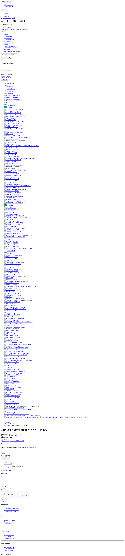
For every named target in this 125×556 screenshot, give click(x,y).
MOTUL (16, 241)
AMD (13, 332)
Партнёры (7, 536)
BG (11, 102)
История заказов (9, 548)
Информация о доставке (11, 508)
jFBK (13, 305)
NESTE (15, 243)
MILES (14, 378)
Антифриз (7, 41)
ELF (12, 207)
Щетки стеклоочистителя (12, 51)
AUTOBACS (20, 201)
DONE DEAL (21, 109)
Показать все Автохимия (12, 139)
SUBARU (17, 394)
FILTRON (17, 346)
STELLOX (18, 323)
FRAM (14, 349)
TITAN (14, 153)
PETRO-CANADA (25, 248)
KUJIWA (16, 362)
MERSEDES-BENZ (26, 235)
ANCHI (15, 303)
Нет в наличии (5, 459)
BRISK (14, 284)
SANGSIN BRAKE (25, 322)
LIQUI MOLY (21, 121)
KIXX (13, 226)
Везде (6, 34)
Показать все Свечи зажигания (14, 298)
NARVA (10, 91)
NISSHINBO (19, 318)
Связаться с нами (9, 520)
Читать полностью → (31, 447)
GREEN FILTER (23, 353)
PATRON (16, 95)
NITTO (14, 380)
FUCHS (15, 214)
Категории (4, 79)
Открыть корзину (6, 76)
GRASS (15, 111)
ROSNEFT (18, 255)
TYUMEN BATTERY (28, 158)
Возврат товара (9, 522)
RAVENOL (11, 251)
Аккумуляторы (9, 39)
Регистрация (8, 6)
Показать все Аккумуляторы (13, 165)
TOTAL (15, 271)
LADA (14, 310)
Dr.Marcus (17, 192)
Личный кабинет (9, 547)
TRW (13, 325)
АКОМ (14, 163)
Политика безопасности (11, 510)
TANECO (17, 264)
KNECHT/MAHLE (25, 360)
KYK (13, 118)
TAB (12, 151)
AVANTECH (19, 408)
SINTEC (16, 180)
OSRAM (10, 94)
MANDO (16, 315)
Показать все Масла (10, 279)
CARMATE (11, 105)
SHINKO (16, 390)
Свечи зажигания (9, 46)
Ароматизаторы (9, 43)
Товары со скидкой (10, 538)
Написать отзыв (6, 470)
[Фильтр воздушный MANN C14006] (12, 441)
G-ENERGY (19, 216)
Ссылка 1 (7, 13)
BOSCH (15, 142)
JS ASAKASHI (22, 356)
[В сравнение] (3, 452)
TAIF (13, 260)
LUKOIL (16, 123)
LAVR (13, 120)
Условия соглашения (10, 511)
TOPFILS (16, 396)
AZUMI (15, 335)
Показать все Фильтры (11, 404)
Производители (9, 535)
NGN (13, 177)
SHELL (15, 257)
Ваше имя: (4, 473)
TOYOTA (17, 272)
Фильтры (7, 49)
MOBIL (15, 127)
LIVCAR (16, 365)
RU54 (13, 385)
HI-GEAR (17, 113)
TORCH (15, 293)
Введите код (4, 490)
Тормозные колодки (10, 48)
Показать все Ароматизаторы (13, 196)
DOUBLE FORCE (25, 344)
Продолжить (4, 499)
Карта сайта (8, 523)
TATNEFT (17, 265)
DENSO (15, 288)
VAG (12, 274)
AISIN (13, 199)
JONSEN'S (18, 114)
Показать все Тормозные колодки (14, 327)
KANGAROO (21, 116)
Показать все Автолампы (12, 99)
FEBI (13, 211)
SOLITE (15, 149)
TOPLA (15, 154)
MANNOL (18, 125)
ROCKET (17, 147)
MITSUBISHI (20, 237)
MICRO (15, 376)
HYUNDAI (18, 223)
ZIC (11, 278)
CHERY (15, 341)
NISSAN (16, 246)
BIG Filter (16, 337)
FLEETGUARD (22, 348)
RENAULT (18, 291)
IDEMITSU (18, 224)
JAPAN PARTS (22, 355)
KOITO (10, 86)
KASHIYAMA (21, 309)
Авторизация (8, 5)
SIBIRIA (16, 179)
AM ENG (16, 330)
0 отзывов (4, 439)
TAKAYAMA (20, 262)
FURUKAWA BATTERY (31, 146)
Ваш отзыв (4, 477)
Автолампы (8, 36)
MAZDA (16, 233)
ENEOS (15, 209)
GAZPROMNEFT (24, 218)
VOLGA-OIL (20, 276)
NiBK (13, 316)
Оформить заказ (6, 77)
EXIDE (14, 144)
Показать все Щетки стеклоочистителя (16, 414)
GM (11, 219)
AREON (16, 191)
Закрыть (3, 501)
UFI (11, 399)
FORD (14, 172)
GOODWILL (20, 351)
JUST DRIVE (20, 307)
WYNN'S (16, 135)
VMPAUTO (19, 132)
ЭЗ (10, 297)
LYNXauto (11, 89)
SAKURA (17, 387)
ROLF (9, 253)
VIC (12, 401)
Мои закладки (8, 550)
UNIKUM (17, 160)
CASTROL (11, 107)
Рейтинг (3, 486)
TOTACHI (18, 156)
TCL (6, 130)
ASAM (14, 334)
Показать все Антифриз (11, 187)
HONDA (16, 221)
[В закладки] (1, 452)
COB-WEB (18, 342)
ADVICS (16, 302)
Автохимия (8, 38)
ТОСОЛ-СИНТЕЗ (25, 137)
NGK (13, 290)
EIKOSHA (18, 194)
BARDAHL (19, 203)
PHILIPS (16, 97)
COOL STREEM (23, 170)
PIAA (13, 383)
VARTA (15, 161)
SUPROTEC (19, 128)
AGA (13, 168)
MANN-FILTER (22, 371)
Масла (6, 44)
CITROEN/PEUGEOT (28, 286)
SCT (12, 389)
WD (11, 134)
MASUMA (18, 373)
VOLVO (16, 403)
